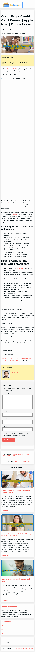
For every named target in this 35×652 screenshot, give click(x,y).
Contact (3, 629)
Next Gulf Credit (13, 360)
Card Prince (8, 648)
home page (20, 268)
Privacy (18, 648)
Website (4, 426)
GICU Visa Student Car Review (23, 461)
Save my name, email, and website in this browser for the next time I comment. (16, 434)
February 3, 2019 (12, 69)
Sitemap (3, 633)
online (8, 203)
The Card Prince (16, 373)
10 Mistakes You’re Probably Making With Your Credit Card (16, 535)
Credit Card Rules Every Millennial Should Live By (15, 491)
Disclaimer (30, 648)
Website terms (23, 648)
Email (4, 419)
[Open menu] (29, 6)
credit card (15, 214)
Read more (4, 510)
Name (4, 411)
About (3, 625)
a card (7, 206)
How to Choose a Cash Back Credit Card (15, 580)
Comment (5, 394)
